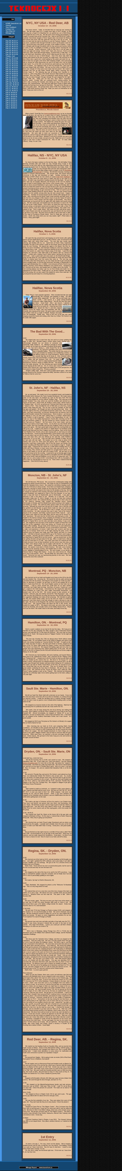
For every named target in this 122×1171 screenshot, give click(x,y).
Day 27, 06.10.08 (12, 58)
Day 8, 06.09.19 (11, 94)
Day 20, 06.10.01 (12, 69)
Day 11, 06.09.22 (12, 89)
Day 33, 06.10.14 (12, 45)
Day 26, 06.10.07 (12, 60)
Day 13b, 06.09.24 (12, 83)
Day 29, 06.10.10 (12, 52)
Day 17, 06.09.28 (12, 75)
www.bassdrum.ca (45, 1167)
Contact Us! (10, 29)
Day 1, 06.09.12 (11, 108)
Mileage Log (10, 33)
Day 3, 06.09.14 (11, 104)
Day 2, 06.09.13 (11, 106)
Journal (8, 25)
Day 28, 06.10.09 (12, 54)
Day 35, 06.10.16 (12, 43)
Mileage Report (31, 1167)
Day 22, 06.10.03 (12, 66)
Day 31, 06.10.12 (12, 48)
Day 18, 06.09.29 (12, 73)
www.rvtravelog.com (30, 763)
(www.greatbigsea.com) (52, 113)
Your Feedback (11, 27)
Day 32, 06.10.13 (12, 46)
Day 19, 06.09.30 (12, 71)
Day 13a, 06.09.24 (12, 85)
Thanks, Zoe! (10, 56)
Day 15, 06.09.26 (12, 79)
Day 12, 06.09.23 (12, 87)
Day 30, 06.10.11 (12, 50)
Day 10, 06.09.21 (12, 91)
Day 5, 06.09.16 (11, 100)
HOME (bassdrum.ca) (13, 23)
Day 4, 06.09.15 (11, 102)
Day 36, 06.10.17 (12, 41)
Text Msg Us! (10, 31)
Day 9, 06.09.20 (11, 92)
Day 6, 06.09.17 (11, 98)
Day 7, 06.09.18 (11, 96)
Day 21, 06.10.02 (12, 68)
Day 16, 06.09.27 (12, 77)
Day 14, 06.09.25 (12, 81)
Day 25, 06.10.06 (12, 62)
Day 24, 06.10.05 (12, 64)
